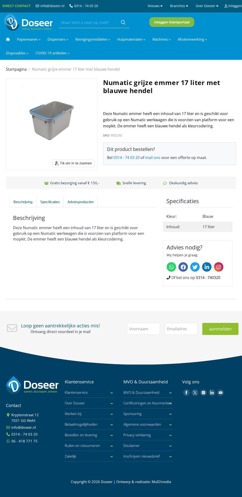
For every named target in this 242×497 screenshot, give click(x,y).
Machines (160, 39)
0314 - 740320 (208, 277)
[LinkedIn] (207, 267)
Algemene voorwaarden (142, 424)
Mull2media (161, 481)
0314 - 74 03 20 (85, 6)
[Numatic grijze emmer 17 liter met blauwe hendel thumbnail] (10, 181)
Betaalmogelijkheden (81, 424)
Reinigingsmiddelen (91, 39)
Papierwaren (28, 39)
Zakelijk (70, 456)
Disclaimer (131, 445)
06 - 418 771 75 (24, 441)
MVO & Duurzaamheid (141, 392)
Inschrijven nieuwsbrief (141, 456)
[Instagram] (218, 267)
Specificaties (50, 202)
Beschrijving (22, 202)
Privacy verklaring (137, 435)
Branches (178, 6)
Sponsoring (132, 413)
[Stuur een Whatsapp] (171, 267)
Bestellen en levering (81, 435)
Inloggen (234, 6)
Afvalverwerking (191, 39)
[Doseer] (41, 385)
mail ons (152, 157)
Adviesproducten (81, 202)
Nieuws (154, 6)
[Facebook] (183, 267)
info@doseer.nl (52, 6)
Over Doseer (206, 6)
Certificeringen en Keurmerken (147, 403)
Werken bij (73, 413)
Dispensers (57, 39)
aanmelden (220, 329)
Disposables (16, 53)
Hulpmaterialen (130, 39)
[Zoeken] (123, 22)
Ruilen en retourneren (82, 445)
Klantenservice (76, 392)
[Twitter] (195, 267)
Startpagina (16, 69)
